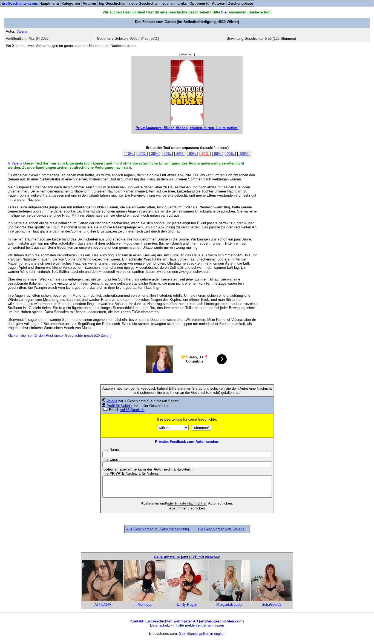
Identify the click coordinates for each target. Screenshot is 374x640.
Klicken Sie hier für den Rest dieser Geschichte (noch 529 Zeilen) (59, 335)
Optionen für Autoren (207, 3)
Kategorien (71, 3)
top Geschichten (112, 3)
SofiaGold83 (271, 604)
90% (230, 154)
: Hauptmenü (30, 3)
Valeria (112, 401)
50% (180, 154)
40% (167, 154)
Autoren (89, 3)
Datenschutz (160, 625)
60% (192, 154)
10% (129, 154)
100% (243, 154)
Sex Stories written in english (202, 633)
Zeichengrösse (240, 3)
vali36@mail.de (132, 410)
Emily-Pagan (187, 604)
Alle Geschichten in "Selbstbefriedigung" (158, 529)
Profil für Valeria (119, 406)
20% (142, 154)
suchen (168, 3)
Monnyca (145, 604)
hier (224, 12)
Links (182, 3)
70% (205, 154)
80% (217, 154)
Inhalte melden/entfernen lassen (198, 625)
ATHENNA (102, 604)
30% (154, 154)
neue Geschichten (144, 3)
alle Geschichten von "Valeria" (222, 529)
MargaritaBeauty (229, 604)
